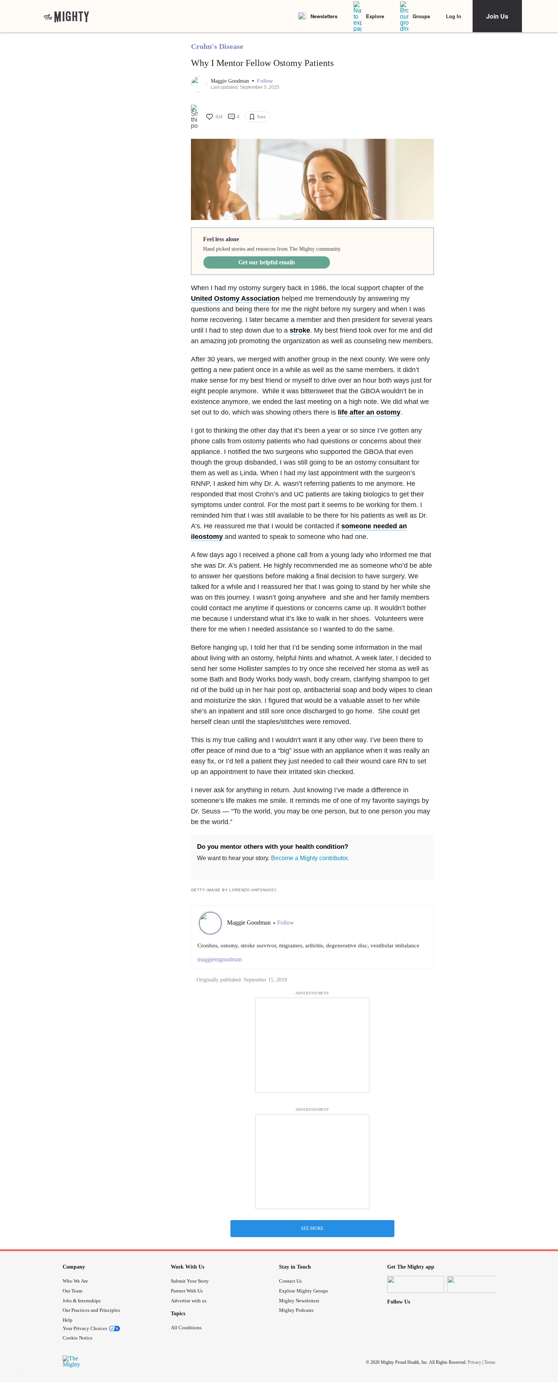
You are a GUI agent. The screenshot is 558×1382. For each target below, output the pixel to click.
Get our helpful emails (266, 262)
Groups (421, 16)
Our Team (72, 1291)
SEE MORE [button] (312, 1228)
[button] (265, 81)
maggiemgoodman (219, 959)
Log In (453, 16)
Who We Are (75, 1281)
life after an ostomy (369, 412)
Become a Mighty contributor (309, 858)
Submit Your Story (190, 1281)
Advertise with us (188, 1300)
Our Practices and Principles (91, 1310)
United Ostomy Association (235, 298)
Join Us (497, 16)
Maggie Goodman (231, 81)
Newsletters (324, 16)
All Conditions (186, 1327)
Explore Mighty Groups (303, 1291)
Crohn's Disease (217, 46)
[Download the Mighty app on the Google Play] (475, 1284)
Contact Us (290, 1281)
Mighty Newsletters (299, 1300)
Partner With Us (187, 1291)
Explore (375, 16)
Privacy (474, 1362)
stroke (300, 330)
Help (68, 1320)
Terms (489, 1362)
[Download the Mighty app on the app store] (415, 1284)
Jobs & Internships (82, 1300)
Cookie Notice (78, 1338)
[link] (66, 16)
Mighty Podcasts (296, 1310)
